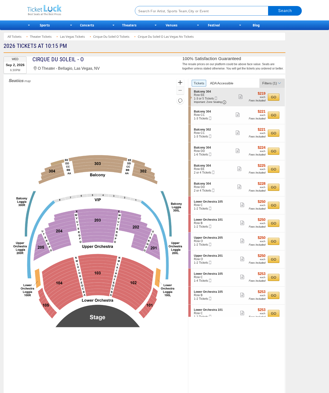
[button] (180, 83)
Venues (171, 25)
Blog (256, 25)
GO (273, 97)
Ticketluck (75, 10)
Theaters (129, 25)
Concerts (87, 25)
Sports (45, 25)
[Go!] (285, 11)
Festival (214, 25)
